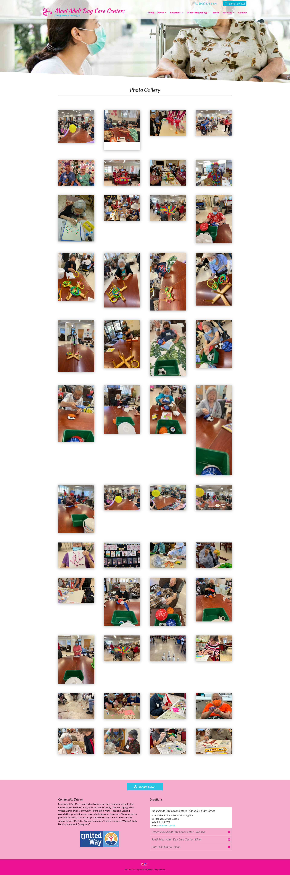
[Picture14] (214, 184)
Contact (242, 12)
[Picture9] (122, 219)
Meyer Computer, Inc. (156, 870)
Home (150, 12)
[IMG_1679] (168, 432)
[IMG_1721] (122, 509)
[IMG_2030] (76, 718)
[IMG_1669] (122, 306)
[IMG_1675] (214, 367)
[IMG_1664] (76, 682)
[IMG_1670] (168, 309)
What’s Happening (197, 12)
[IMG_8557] (214, 134)
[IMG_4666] (168, 718)
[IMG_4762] (214, 718)
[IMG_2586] (168, 134)
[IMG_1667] (214, 242)
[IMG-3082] (122, 753)
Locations (175, 12)
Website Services (131, 870)
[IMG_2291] (214, 567)
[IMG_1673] (122, 367)
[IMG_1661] (168, 625)
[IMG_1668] (76, 300)
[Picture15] (168, 219)
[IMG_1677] (122, 432)
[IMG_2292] (76, 602)
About (160, 12)
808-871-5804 (167, 825)
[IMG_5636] (168, 660)
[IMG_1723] (214, 509)
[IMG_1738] (122, 567)
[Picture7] (76, 240)
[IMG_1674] (168, 375)
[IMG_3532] (122, 718)
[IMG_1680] (214, 474)
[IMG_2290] (168, 567)
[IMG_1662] (214, 620)
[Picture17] (122, 149)
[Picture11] (168, 184)
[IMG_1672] (76, 370)
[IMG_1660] (122, 625)
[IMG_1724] (76, 567)
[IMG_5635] (122, 660)
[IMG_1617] (214, 753)
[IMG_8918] (122, 184)
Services (227, 12)
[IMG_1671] (214, 304)
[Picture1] (76, 141)
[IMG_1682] (76, 532)
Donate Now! (146, 786)
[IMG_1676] (76, 440)
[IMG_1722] (168, 509)
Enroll (216, 12)
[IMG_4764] (76, 753)
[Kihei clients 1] (76, 184)
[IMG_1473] (168, 753)
